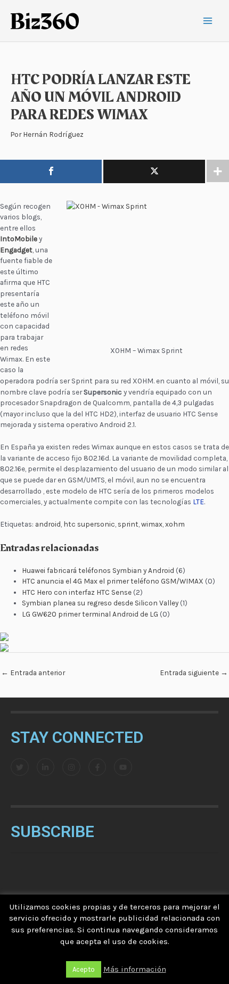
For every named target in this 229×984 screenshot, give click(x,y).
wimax (151, 524)
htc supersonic (89, 524)
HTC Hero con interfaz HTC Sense (77, 592)
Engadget (16, 249)
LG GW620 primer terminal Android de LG (90, 614)
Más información (134, 969)
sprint (128, 524)
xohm (175, 524)
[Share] (51, 171)
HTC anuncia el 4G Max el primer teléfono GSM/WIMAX (112, 581)
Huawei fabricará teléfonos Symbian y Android (98, 570)
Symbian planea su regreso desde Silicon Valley (100, 602)
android (48, 524)
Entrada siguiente (194, 672)
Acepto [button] (83, 969)
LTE (198, 501)
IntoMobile (18, 238)
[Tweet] (154, 171)
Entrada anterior (33, 672)
